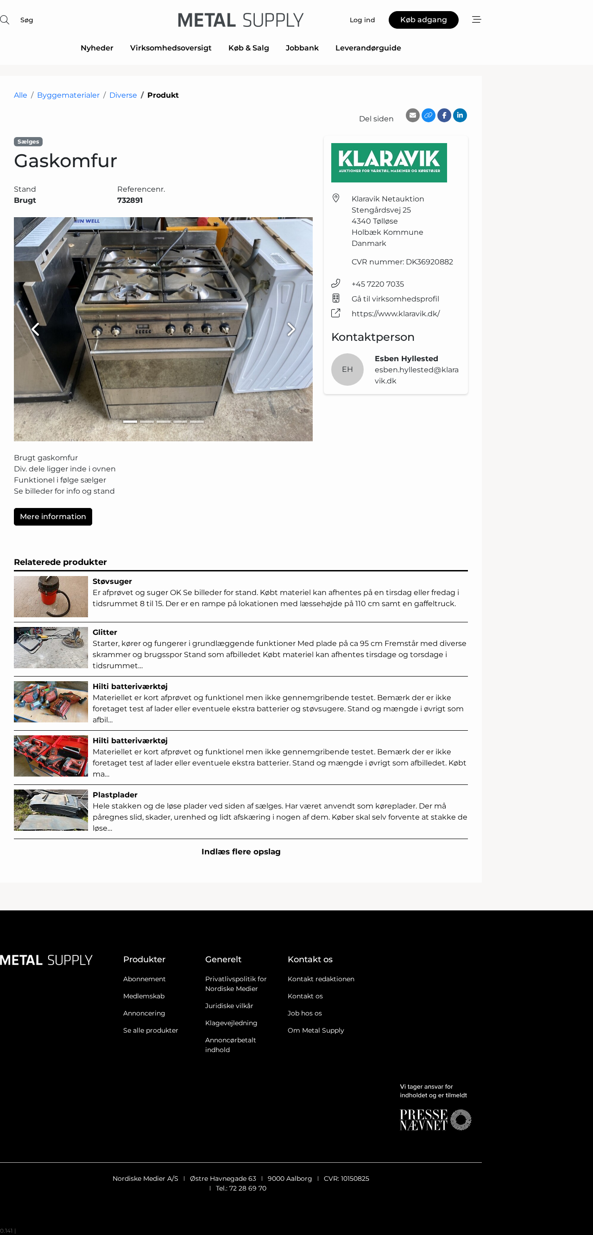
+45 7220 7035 (378, 284)
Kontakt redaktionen (321, 979)
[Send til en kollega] (413, 115)
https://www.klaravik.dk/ (396, 313)
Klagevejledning (231, 1023)
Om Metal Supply (316, 1030)
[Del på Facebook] (444, 115)
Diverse (123, 95)
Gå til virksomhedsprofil (395, 299)
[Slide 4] (180, 421)
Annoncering (144, 1013)
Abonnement (144, 979)
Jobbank (302, 48)
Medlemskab (143, 996)
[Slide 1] (130, 421)
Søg (26, 20)
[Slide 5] (197, 421)
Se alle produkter (150, 1030)
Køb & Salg (248, 48)
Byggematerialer (68, 95)
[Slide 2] (147, 421)
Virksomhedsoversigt (171, 48)
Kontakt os (305, 996)
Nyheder (97, 48)
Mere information (53, 516)
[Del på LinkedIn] (460, 115)
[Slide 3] (163, 421)
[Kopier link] (428, 115)
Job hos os (305, 1013)
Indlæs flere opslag (241, 851)
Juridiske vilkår (229, 1006)
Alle (20, 95)
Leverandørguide (368, 48)
